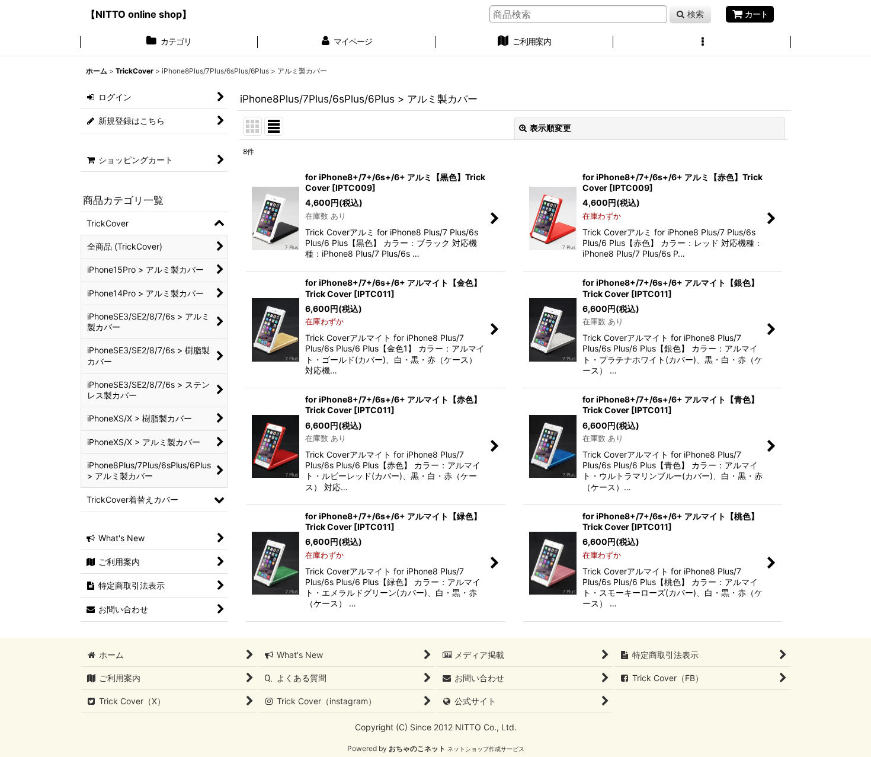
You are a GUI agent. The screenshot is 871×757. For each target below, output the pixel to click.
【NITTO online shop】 (138, 14)
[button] (702, 43)
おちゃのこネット (417, 748)
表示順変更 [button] (550, 128)
